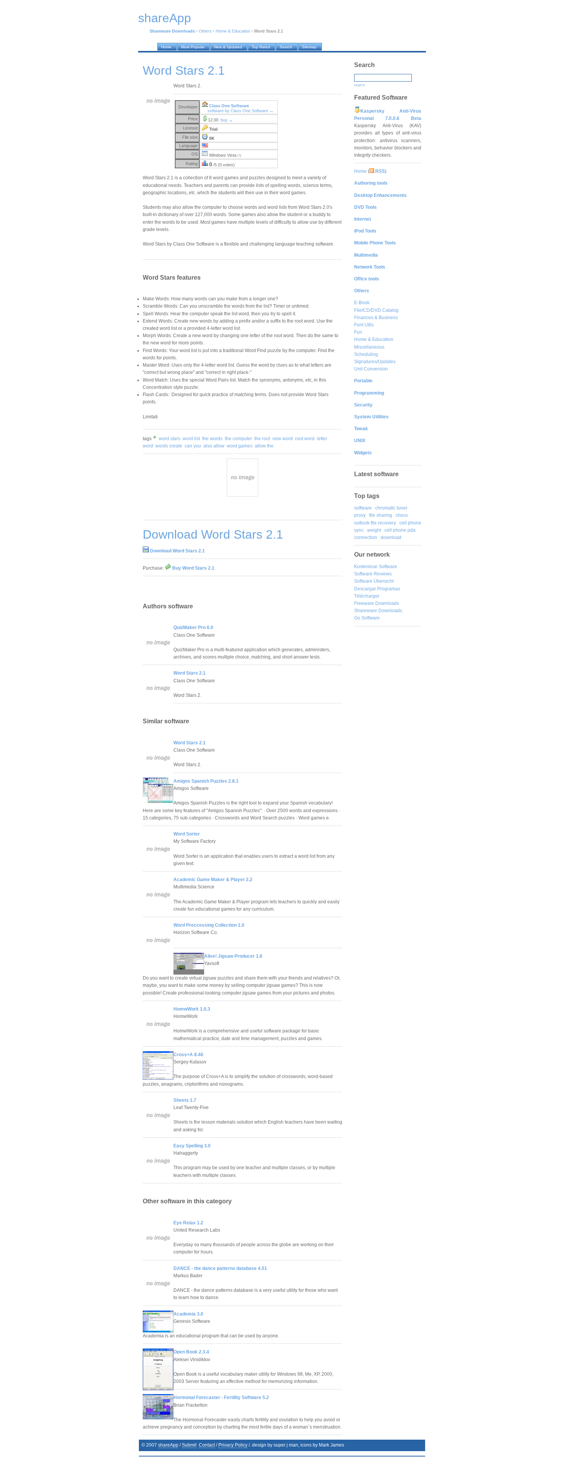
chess (402, 515)
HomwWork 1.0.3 (191, 1009)
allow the (264, 446)
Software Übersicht (374, 581)
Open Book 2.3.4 (191, 1352)
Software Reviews (373, 574)
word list (191, 438)
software (363, 508)
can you (193, 446)
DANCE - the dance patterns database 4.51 (220, 1268)
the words (212, 438)
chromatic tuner (391, 508)
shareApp (168, 1445)
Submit (189, 1445)
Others (205, 31)
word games (239, 446)
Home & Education (233, 31)
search (359, 85)
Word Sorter (186, 834)
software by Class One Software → (241, 110)
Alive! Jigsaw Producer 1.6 (233, 956)
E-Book (361, 302)
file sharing (380, 515)
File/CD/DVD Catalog (376, 310)
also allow (213, 446)
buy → (227, 120)
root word (305, 438)
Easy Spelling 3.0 (192, 1146)
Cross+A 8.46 (188, 1054)
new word (282, 438)
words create (168, 446)
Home (360, 171)
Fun (358, 332)
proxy (360, 515)
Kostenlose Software (375, 566)
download (391, 537)
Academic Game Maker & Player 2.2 (212, 879)
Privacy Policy (232, 1445)
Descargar (365, 588)
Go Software (367, 618)
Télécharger (366, 596)
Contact (207, 1445)
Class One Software (229, 105)
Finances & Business (376, 317)
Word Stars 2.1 (189, 673)
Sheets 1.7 (184, 1100)
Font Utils (364, 325)
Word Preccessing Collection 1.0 (208, 925)
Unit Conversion (371, 369)
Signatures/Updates (375, 361)
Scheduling (366, 354)
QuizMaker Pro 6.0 (193, 627)
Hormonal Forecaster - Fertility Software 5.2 (221, 1397)
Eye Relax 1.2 (188, 1223)
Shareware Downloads (378, 610)
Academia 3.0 (188, 1314)
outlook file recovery (375, 523)
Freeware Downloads (376, 603)
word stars (169, 438)
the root (262, 438)
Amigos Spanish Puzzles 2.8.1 (206, 781)
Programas (388, 588)
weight (374, 530)
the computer (238, 438)
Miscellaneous (369, 347)
